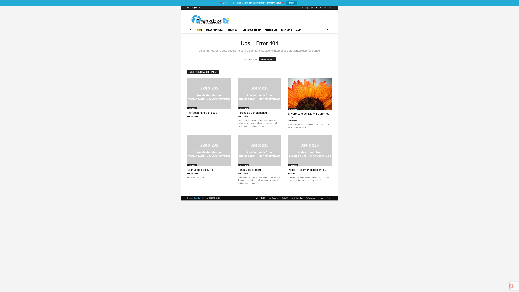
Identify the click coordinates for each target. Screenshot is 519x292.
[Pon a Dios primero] (259, 150)
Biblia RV (232, 30)
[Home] (191, 30)
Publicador (292, 121)
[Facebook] (303, 8)
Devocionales (243, 108)
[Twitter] (321, 8)
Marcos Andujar (193, 116)
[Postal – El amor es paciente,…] (310, 150)
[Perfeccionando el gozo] (209, 93)
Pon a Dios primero (250, 169)
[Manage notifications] (511, 286)
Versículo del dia (252, 30)
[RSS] (316, 8)
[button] (328, 30)
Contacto (286, 30)
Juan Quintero (243, 116)
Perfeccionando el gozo (202, 112)
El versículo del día (194, 198)
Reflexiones (271, 30)
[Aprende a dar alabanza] (259, 93)
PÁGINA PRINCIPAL (267, 59)
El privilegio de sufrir (200, 169)
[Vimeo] (325, 8)
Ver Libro (291, 3)
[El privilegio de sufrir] (209, 150)
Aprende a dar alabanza (252, 112)
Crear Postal (213, 30)
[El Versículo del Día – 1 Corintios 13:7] (310, 94)
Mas (298, 30)
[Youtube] (330, 8)
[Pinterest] (312, 8)
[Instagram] (307, 8)
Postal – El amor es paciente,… (307, 169)
